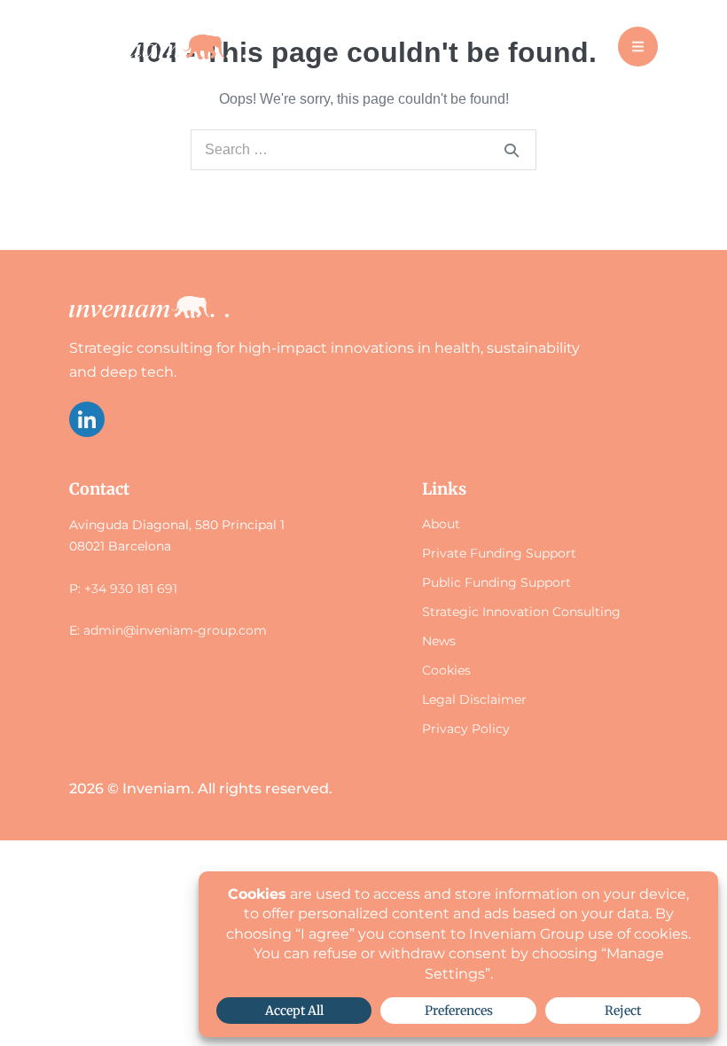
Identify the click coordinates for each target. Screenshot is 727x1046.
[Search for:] (363, 149)
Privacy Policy (466, 729)
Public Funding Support (496, 582)
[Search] (512, 150)
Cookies (446, 670)
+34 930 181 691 (130, 589)
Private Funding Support (499, 553)
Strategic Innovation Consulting (521, 612)
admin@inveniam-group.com (175, 630)
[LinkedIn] (87, 419)
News (439, 641)
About (441, 524)
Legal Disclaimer (474, 699)
